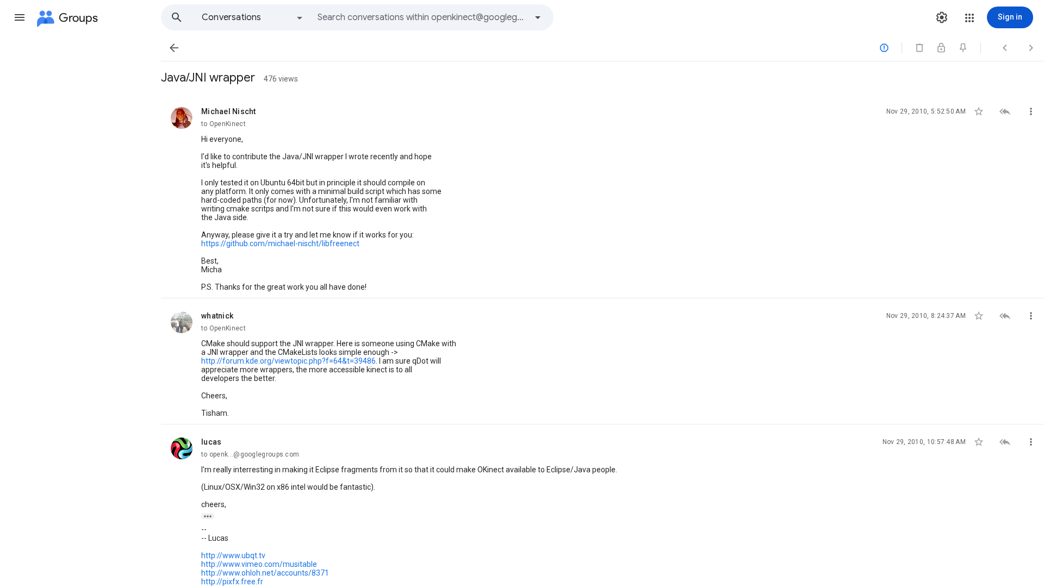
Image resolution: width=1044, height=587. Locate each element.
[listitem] (602, 196)
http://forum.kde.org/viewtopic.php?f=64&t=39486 (288, 361)
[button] (20, 17)
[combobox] (422, 17)
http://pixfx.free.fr (232, 581)
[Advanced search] (538, 17)
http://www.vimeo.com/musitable (259, 564)
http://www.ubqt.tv (233, 555)
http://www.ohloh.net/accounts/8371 (265, 573)
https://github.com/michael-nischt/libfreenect (280, 243)
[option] (253, 17)
